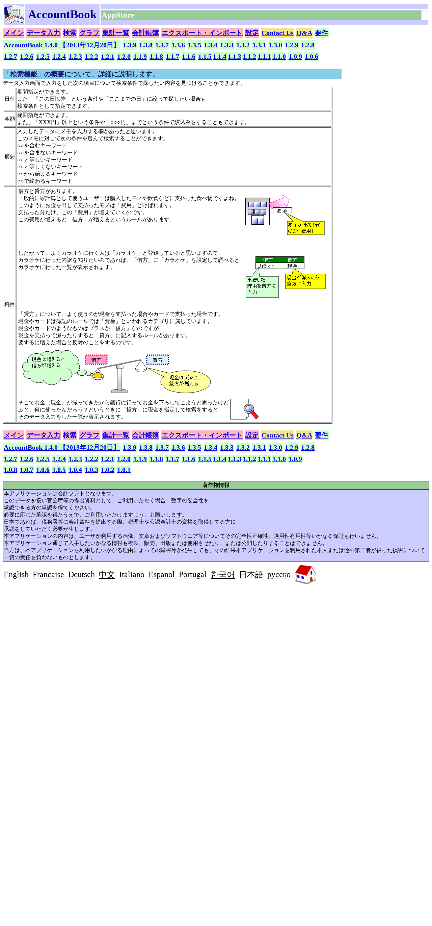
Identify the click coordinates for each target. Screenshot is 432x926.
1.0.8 (10, 469)
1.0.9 (295, 56)
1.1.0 (279, 56)
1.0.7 (26, 469)
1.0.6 (311, 56)
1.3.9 (129, 45)
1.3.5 (194, 45)
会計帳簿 (145, 32)
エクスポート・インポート (202, 32)
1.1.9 (140, 56)
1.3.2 (243, 45)
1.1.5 (205, 56)
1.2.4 (59, 56)
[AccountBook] (14, 22)
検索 (70, 32)
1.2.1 (107, 56)
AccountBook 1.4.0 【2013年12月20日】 (62, 45)
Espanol (161, 574)
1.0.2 (107, 469)
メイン (14, 32)
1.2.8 (308, 45)
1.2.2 (91, 56)
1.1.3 (234, 56)
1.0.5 (59, 469)
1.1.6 (188, 56)
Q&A (304, 32)
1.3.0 (275, 45)
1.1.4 (219, 56)
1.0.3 (91, 469)
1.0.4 (75, 469)
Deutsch (81, 574)
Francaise (48, 574)
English (16, 574)
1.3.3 (227, 45)
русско (279, 574)
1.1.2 (249, 56)
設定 (252, 32)
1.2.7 (10, 56)
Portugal (193, 574)
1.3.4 (210, 45)
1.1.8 (156, 56)
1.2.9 (291, 45)
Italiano (131, 574)
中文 (107, 574)
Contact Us (278, 32)
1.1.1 (264, 56)
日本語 (251, 574)
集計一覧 (115, 32)
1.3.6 (178, 45)
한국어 (223, 574)
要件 (321, 32)
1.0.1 (124, 469)
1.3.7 (162, 45)
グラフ (89, 32)
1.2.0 (124, 56)
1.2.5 (43, 56)
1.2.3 (75, 56)
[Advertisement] (60, 635)
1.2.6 (26, 56)
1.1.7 (172, 56)
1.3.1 (259, 45)
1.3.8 (146, 45)
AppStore (119, 15)
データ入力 (43, 32)
